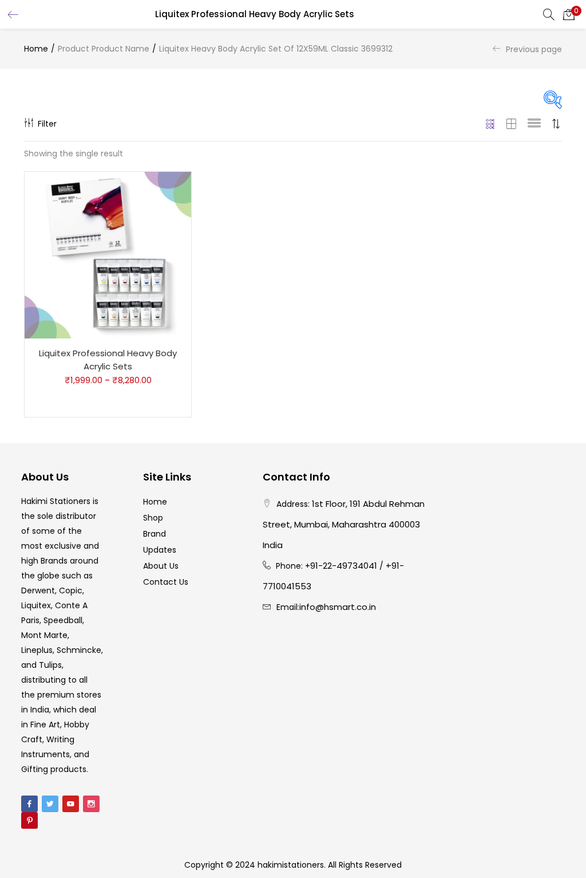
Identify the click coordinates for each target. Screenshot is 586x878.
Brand (154, 534)
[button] (568, 14)
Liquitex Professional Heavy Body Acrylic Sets (108, 359)
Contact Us (165, 582)
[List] (534, 123)
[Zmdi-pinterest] (29, 820)
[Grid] (491, 123)
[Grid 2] (511, 123)
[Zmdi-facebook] (29, 804)
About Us (161, 566)
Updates (159, 550)
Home (36, 48)
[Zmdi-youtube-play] (70, 804)
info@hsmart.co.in (337, 607)
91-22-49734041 (343, 566)
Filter (47, 123)
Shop (153, 517)
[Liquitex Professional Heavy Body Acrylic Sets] (108, 255)
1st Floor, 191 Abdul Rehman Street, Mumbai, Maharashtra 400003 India (344, 524)
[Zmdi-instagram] (91, 804)
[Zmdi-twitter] (50, 804)
